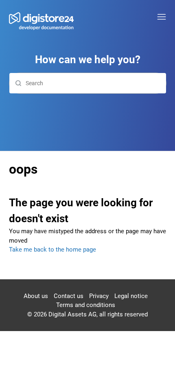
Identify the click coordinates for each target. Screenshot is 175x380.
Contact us (68, 296)
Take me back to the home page (52, 249)
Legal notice (131, 296)
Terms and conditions (85, 305)
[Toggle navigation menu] (161, 17)
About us (36, 296)
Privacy (99, 296)
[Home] (41, 21)
